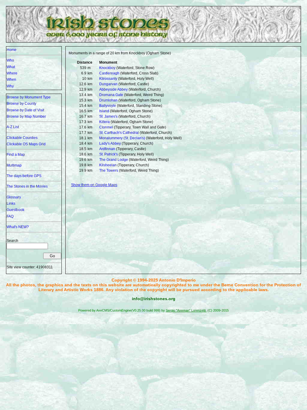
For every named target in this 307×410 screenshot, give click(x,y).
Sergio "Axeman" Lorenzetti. (186, 310)
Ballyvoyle (107, 106)
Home (11, 50)
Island (104, 111)
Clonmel (106, 127)
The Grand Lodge (113, 160)
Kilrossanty (108, 79)
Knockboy (107, 68)
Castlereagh (109, 73)
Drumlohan (108, 100)
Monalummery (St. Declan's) (122, 138)
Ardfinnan (107, 149)
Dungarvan (108, 84)
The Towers (108, 170)
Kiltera (104, 122)
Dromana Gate (111, 95)
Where (12, 73)
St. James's (108, 116)
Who (10, 60)
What (11, 67)
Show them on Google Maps (94, 185)
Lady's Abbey (110, 143)
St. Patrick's (108, 154)
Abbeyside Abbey (113, 89)
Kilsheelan (108, 165)
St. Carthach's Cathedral (119, 133)
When (11, 79)
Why (10, 86)
